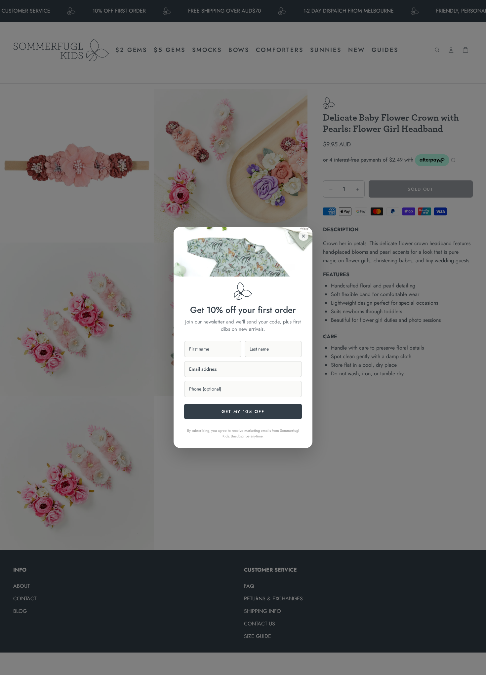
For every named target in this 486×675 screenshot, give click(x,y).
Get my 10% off (243, 411)
